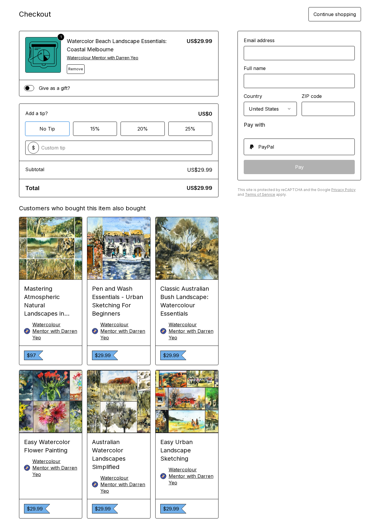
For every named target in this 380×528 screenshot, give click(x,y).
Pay (299, 167)
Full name (255, 68)
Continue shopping (335, 14)
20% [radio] (142, 129)
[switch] (29, 88)
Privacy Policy (343, 189)
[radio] (299, 147)
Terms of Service (260, 194)
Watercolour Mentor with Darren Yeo (102, 57)
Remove (75, 69)
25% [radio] (190, 129)
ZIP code (312, 96)
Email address (259, 40)
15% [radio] (95, 129)
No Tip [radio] (47, 129)
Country (253, 96)
